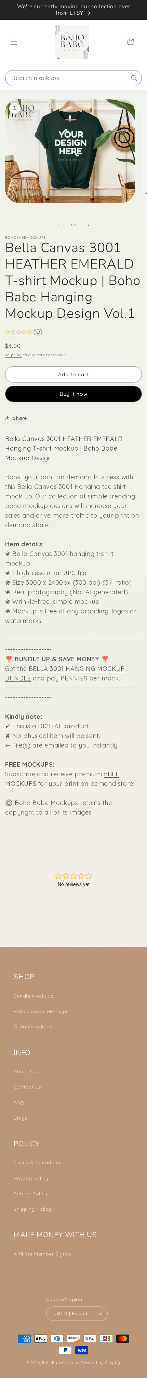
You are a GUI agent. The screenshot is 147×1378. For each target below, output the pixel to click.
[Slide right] (88, 224)
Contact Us (27, 1087)
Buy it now (74, 394)
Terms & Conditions (38, 1162)
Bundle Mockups (33, 996)
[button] (13, 41)
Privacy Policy (31, 1178)
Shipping (13, 355)
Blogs (20, 1118)
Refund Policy (31, 1194)
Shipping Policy (32, 1209)
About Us (25, 1071)
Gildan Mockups (33, 1027)
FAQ (19, 1103)
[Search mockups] (134, 78)
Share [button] (20, 418)
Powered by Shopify (101, 1362)
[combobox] (73, 78)
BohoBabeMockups (60, 1362)
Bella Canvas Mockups (41, 1011)
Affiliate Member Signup (43, 1254)
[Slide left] (58, 224)
